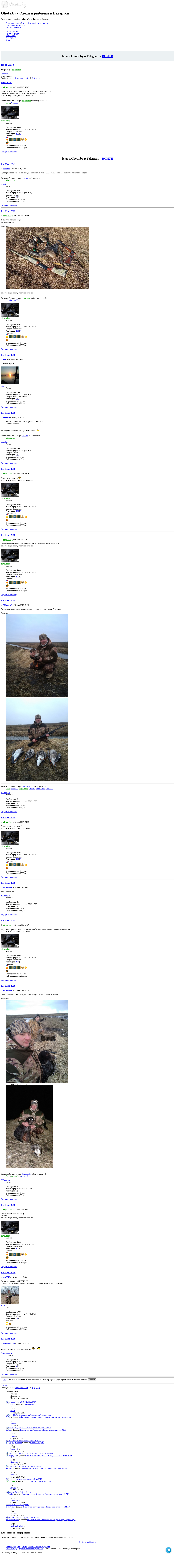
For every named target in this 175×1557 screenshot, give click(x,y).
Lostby (8, 1430)
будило (13, 1488)
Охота (23, 23)
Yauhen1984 (40, 789)
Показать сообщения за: (18, 1380)
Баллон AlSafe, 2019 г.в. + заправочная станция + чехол (28, 1428)
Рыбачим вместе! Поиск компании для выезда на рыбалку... (51, 1520)
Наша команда (11, 1549)
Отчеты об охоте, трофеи (38, 23)
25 (13, 1443)
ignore (12, 1475)
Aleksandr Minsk (12, 1520)
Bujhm (8, 1417)
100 (17, 134)
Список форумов (13, 23)
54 (17, 1318)
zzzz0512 (16, 300)
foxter (13, 1404)
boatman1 (14, 1449)
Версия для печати (13, 27)
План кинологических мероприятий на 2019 (24, 1479)
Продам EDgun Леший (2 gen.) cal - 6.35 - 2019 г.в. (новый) (29, 1453)
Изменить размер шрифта (16, 25)
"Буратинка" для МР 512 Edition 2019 (21, 1402)
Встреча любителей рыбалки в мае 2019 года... (25, 1441)
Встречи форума (37, 1443)
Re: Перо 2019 (8, 164)
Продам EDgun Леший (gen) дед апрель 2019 (24, 1466)
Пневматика (29, 1404)
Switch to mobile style (87, 1542)
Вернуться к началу (9, 152)
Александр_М (9, 1343)
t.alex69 (9, 300)
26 (16, 1443)
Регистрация (11, 38)
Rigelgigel (13, 1456)
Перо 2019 (7, 64)
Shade (19, 1443)
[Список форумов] (13, 7)
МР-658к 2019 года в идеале (17, 1505)
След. (5, 1380)
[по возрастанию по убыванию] (85, 1380)
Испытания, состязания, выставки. (38, 1481)
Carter (8, 103)
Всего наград (11, 36)
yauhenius (9, 1494)
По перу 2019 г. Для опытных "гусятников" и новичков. (28, 1415)
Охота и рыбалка (12, 31)
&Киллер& (7, 605)
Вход (8, 40)
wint (4, 359)
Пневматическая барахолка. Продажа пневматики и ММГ (42, 1430)
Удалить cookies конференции (31, 1549)
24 (10, 1443)
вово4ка (6, 169)
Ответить (5, 74)
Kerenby (9, 1468)
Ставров (14, 103)
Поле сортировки (49, 1380)
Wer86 (11, 1507)
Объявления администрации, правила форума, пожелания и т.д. (45, 1417)
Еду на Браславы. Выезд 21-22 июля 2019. (23, 1518)
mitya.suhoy (16, 70)
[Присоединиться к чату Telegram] (168, 1549)
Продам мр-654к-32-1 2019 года (18, 1492)
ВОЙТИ (107, 56)
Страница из (21, 78)
